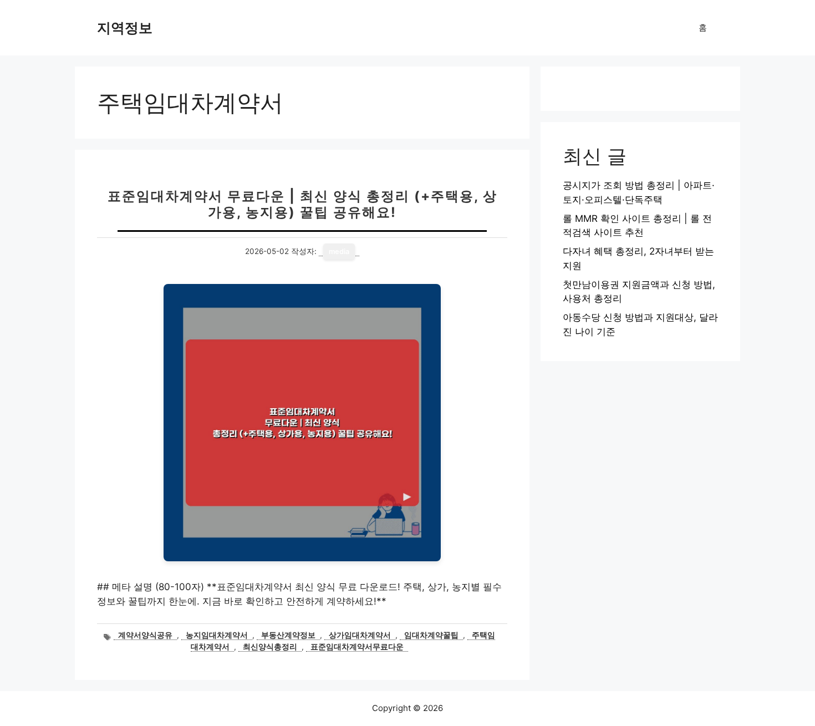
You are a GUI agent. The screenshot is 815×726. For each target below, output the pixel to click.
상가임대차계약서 (360, 635)
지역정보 (124, 27)
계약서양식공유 (145, 635)
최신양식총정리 (270, 646)
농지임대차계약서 (217, 635)
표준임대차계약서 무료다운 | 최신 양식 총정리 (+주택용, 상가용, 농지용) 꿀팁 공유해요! (302, 204)
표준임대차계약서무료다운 (357, 646)
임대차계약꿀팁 (431, 635)
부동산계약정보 (288, 635)
